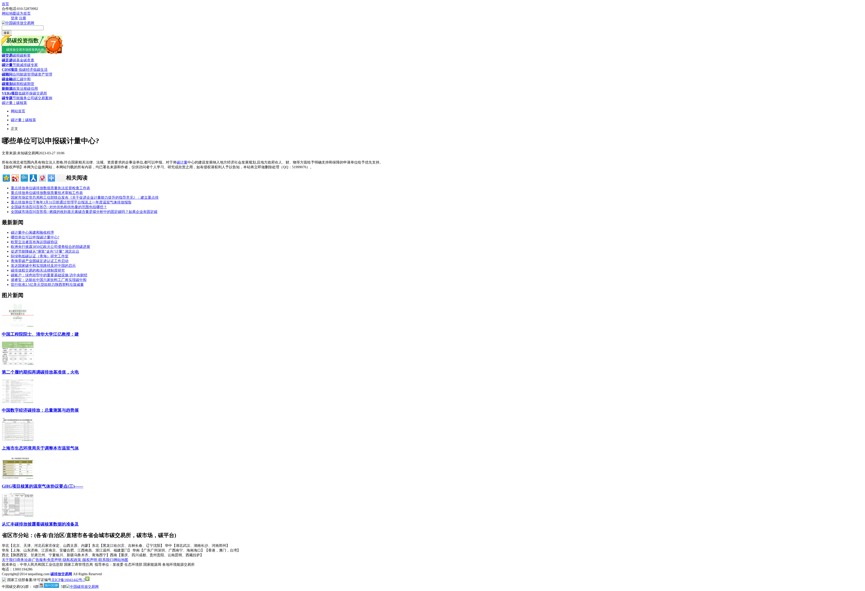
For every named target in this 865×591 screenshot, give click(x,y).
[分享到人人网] (33, 177)
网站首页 (18, 111)
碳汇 (16, 79)
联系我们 (106, 560)
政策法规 (20, 88)
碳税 (16, 55)
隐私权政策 (72, 560)
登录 (14, 18)
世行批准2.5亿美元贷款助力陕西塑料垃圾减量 (47, 284)
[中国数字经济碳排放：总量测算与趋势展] (18, 402)
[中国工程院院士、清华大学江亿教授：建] (18, 326)
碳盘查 (28, 60)
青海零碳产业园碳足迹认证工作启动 (39, 261)
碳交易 (7, 55)
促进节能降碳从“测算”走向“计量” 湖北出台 (45, 251)
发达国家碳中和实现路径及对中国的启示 (43, 266)
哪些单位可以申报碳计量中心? (35, 237)
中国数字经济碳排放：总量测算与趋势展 (40, 410)
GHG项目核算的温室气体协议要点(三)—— (42, 486)
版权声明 (90, 560)
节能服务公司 (23, 98)
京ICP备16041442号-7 (68, 580)
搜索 (6, 33)
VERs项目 (10, 93)
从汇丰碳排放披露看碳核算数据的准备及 (40, 524)
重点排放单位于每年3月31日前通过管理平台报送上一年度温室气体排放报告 (71, 202)
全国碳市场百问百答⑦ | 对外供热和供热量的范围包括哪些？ (59, 207)
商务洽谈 (24, 560)
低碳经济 (25, 70)
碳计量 (7, 65)
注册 (22, 18)
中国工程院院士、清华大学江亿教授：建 (40, 334)
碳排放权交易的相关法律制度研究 (38, 270)
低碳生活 (40, 70)
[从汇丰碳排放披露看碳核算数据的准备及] (18, 516)
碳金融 (7, 79)
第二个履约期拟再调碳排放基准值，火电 (40, 372)
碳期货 (28, 84)
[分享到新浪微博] (15, 177)
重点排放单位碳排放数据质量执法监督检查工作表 (50, 188)
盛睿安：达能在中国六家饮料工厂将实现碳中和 (48, 280)
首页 (5, 4)
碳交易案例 (43, 98)
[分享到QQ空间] (6, 177)
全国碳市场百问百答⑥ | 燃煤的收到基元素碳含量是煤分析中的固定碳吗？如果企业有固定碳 (84, 212)
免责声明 (54, 560)
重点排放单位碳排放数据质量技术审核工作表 (47, 193)
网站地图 (9, 13)
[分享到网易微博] (42, 177)
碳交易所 (40, 93)
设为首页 (23, 13)
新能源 (7, 88)
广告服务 (39, 560)
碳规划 (7, 84)
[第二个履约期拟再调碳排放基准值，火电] (18, 364)
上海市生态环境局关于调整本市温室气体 (40, 448)
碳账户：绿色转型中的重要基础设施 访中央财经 (49, 275)
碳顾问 (7, 74)
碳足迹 (7, 60)
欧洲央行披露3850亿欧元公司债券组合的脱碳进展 (50, 247)
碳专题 (7, 98)
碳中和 (25, 79)
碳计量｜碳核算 (14, 103)
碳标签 (25, 55)
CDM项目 (10, 70)
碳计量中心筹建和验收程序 (32, 232)
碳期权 (18, 84)
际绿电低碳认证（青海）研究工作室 (39, 256)
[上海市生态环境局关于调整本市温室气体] (18, 440)
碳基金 (18, 60)
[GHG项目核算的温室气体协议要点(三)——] (18, 478)
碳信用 (32, 88)
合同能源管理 (23, 74)
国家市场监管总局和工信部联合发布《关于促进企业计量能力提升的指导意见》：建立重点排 (85, 197)
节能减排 (20, 65)
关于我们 (9, 560)
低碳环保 (25, 93)
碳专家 (32, 65)
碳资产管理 (43, 74)
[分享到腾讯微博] (24, 177)
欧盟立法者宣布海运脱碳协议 (34, 242)
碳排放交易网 (61, 574)
